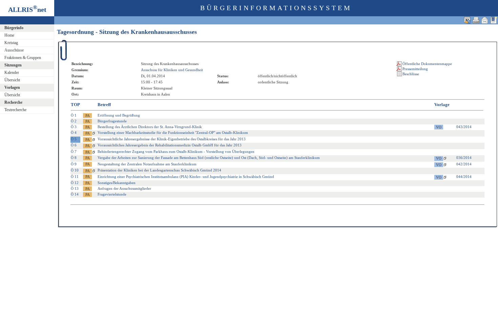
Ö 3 (74, 127)
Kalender (11, 72)
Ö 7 (74, 151)
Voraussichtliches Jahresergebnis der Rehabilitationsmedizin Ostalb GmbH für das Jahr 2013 (170, 145)
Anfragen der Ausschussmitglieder (124, 188)
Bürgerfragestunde (112, 121)
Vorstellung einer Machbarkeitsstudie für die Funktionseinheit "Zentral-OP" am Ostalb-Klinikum (173, 132)
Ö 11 (75, 177)
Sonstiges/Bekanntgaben (117, 183)
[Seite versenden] (485, 20)
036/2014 (464, 158)
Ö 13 (75, 188)
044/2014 (464, 177)
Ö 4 (74, 132)
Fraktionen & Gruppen (22, 57)
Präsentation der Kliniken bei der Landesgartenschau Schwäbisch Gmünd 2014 (159, 170)
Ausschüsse (14, 50)
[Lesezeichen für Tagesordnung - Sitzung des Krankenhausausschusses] (494, 20)
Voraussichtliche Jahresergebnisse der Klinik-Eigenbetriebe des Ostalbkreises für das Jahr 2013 (172, 139)
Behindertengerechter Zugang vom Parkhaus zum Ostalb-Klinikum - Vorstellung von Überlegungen (176, 151)
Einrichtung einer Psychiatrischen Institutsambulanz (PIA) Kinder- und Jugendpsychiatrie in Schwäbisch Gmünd (186, 177)
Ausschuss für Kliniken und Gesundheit (172, 70)
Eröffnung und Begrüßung (119, 115)
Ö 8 (74, 158)
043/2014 (464, 127)
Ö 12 (75, 183)
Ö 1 (74, 115)
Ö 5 (74, 139)
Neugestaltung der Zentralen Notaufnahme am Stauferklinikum (147, 164)
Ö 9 (74, 164)
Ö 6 (74, 145)
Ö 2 (74, 121)
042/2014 (464, 164)
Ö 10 (75, 170)
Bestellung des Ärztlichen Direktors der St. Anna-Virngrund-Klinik (150, 127)
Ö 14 (75, 194)
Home (9, 35)
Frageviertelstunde (112, 194)
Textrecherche (15, 109)
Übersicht (12, 80)
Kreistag (11, 42)
